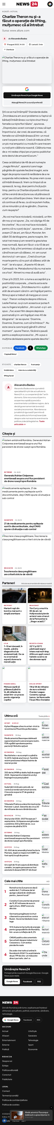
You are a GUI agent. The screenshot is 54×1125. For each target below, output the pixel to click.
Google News (12, 981)
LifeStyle (32, 1031)
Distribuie (9, 50)
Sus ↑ (23, 1121)
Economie (33, 1049)
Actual (5, 1031)
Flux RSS (15, 1121)
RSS (39, 981)
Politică (5, 1049)
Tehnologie (33, 1040)
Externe (5, 1044)
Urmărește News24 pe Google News (27, 95)
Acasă (5, 11)
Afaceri (5, 1035)
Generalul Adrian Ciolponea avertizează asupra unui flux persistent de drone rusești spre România (24, 478)
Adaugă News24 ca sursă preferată (27, 102)
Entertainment (9, 1040)
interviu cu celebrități (27, 370)
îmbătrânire (9, 370)
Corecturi (6, 1074)
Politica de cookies (10, 1104)
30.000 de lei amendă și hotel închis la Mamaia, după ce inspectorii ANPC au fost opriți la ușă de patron (22, 853)
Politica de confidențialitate (15, 1100)
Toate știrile (44, 716)
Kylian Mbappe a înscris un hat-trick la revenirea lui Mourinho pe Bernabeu (21, 727)
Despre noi (7, 1061)
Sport (31, 1044)
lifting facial (9, 376)
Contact (6, 1091)
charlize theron (20, 364)
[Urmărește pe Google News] (50, 4)
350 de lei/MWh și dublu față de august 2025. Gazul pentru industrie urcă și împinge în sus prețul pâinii (22, 775)
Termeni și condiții (10, 1095)
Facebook (20, 348)
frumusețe (35, 364)
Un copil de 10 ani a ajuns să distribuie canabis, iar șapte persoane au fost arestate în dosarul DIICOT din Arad (21, 867)
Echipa (5, 1065)
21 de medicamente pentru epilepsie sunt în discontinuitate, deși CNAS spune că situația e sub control (23, 526)
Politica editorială (10, 1070)
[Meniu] (4, 4)
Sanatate (32, 1035)
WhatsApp (41, 348)
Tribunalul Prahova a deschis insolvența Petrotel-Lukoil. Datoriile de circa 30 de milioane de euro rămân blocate (22, 806)
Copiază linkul (10, 354)
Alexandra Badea (24, 384)
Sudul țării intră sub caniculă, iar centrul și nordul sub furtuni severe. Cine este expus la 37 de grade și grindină (20, 791)
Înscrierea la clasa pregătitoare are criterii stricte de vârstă (20, 573)
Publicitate (7, 1079)
